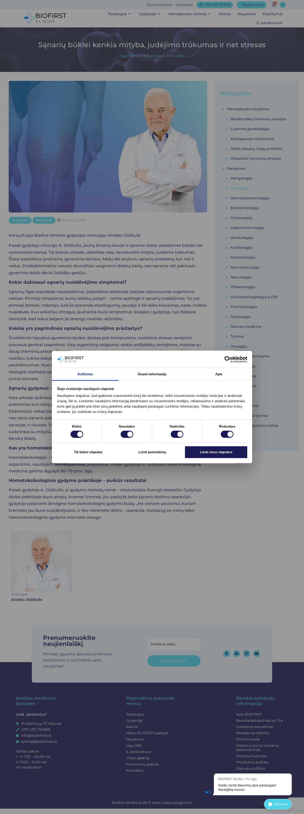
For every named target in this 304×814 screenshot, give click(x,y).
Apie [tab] (218, 374)
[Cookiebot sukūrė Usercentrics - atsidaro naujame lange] (227, 359)
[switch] (127, 434)
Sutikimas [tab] (85, 374)
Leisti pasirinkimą (152, 452)
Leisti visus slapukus (216, 452)
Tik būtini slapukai (88, 452)
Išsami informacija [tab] (152, 374)
